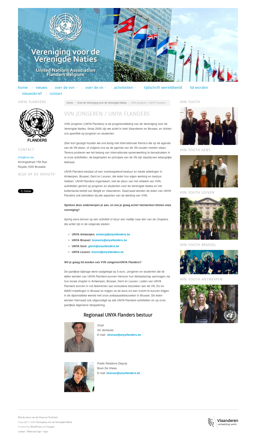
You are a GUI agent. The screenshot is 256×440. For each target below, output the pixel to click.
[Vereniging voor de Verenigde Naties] (128, 44)
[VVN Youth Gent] (209, 171)
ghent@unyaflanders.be (103, 246)
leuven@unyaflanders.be (107, 252)
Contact (56, 93)
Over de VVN (64, 87)
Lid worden (199, 87)
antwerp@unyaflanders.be (113, 234)
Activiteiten (123, 87)
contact (21, 431)
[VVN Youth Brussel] (209, 262)
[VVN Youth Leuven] (209, 218)
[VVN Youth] (209, 125)
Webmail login (34, 431)
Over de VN (94, 87)
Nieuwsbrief (32, 93)
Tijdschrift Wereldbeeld (163, 87)
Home (23, 87)
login (45, 431)
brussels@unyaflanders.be (109, 240)
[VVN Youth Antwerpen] (209, 303)
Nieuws (41, 87)
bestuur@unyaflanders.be (124, 335)
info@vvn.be (26, 157)
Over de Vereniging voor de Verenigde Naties (102, 102)
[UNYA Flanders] (36, 125)
